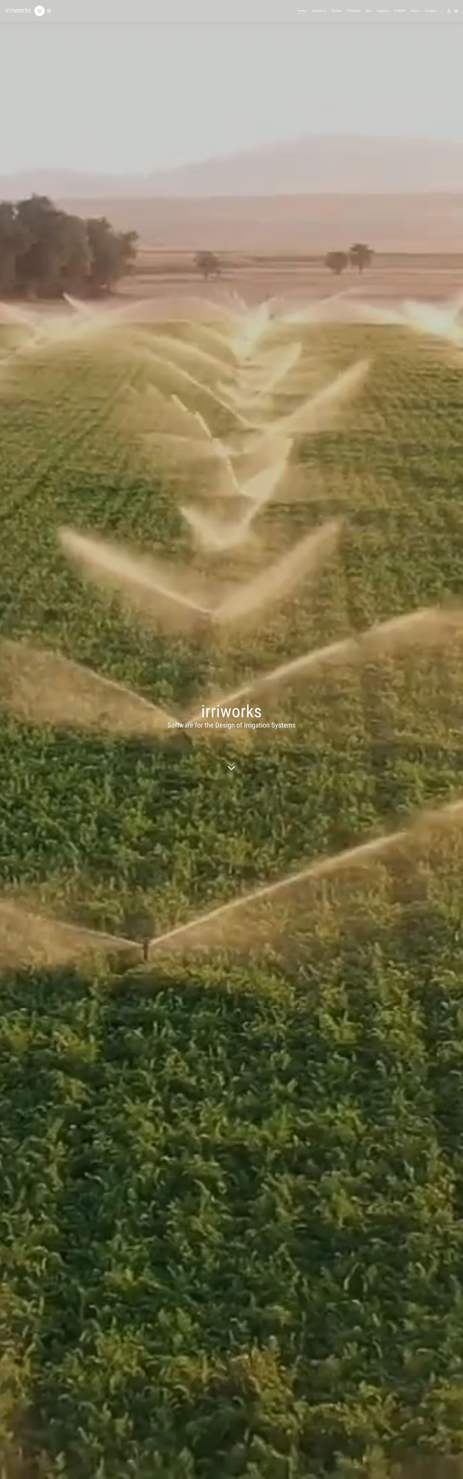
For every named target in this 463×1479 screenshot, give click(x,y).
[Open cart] (456, 10)
